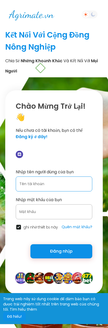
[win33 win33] (40, 277)
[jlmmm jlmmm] (21, 277)
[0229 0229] (77, 277)
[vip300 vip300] (58, 277)
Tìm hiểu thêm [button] (23, 309)
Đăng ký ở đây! (31, 137)
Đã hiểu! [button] (14, 316)
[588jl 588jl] (68, 277)
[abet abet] (30, 277)
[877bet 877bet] (87, 277)
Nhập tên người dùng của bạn (45, 172)
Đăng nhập (61, 251)
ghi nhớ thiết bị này (40, 227)
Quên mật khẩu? (77, 227)
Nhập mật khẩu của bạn (39, 200)
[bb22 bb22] (49, 277)
